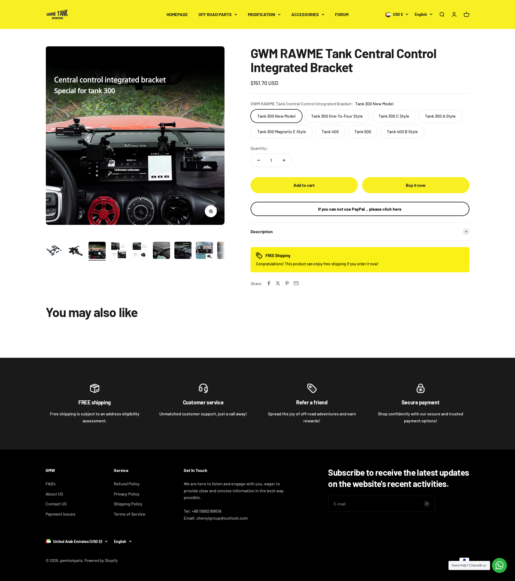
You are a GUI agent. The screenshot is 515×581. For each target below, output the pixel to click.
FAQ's (51, 483)
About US (54, 493)
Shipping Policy (128, 503)
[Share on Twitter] (277, 283)
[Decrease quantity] (258, 160)
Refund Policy (127, 483)
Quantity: (259, 148)
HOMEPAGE (177, 14)
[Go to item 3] (97, 251)
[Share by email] (296, 283)
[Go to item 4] (118, 251)
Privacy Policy (126, 493)
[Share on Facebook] (268, 283)
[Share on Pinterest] (287, 283)
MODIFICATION (261, 14)
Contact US (56, 503)
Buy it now (416, 185)
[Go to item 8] (204, 251)
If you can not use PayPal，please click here (360, 208)
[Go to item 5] (140, 251)
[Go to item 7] (183, 251)
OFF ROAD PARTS (215, 14)
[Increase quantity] (284, 160)
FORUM (341, 14)
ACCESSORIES (305, 14)
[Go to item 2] (75, 251)
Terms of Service (129, 513)
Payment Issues (60, 513)
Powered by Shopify (101, 560)
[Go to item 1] (54, 251)
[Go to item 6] (161, 251)
